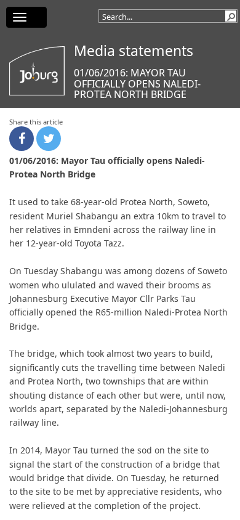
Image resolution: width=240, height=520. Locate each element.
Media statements (133, 50)
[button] (231, 16)
